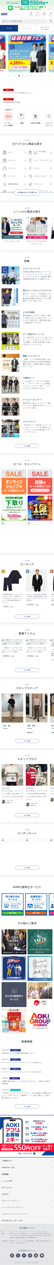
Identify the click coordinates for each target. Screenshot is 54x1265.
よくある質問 (7, 1181)
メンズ (9, 28)
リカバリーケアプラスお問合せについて (18, 93)
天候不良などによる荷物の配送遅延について (18, 1053)
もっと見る (27, 446)
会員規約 (5, 1194)
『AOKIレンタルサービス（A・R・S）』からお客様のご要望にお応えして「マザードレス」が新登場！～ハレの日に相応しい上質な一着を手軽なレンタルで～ (27, 1095)
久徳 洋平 (9, 800)
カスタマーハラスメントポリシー (15, 1214)
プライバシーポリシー (10, 1201)
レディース (27, 28)
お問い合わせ (7, 1188)
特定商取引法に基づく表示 (12, 1221)
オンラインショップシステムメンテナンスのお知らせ (21, 1062)
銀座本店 (9, 802)
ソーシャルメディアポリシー (13, 1207)
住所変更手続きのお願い (12, 102)
